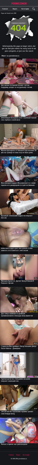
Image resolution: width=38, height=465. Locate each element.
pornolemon (19, 3)
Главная (5, 9)
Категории (25, 9)
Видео (15, 9)
